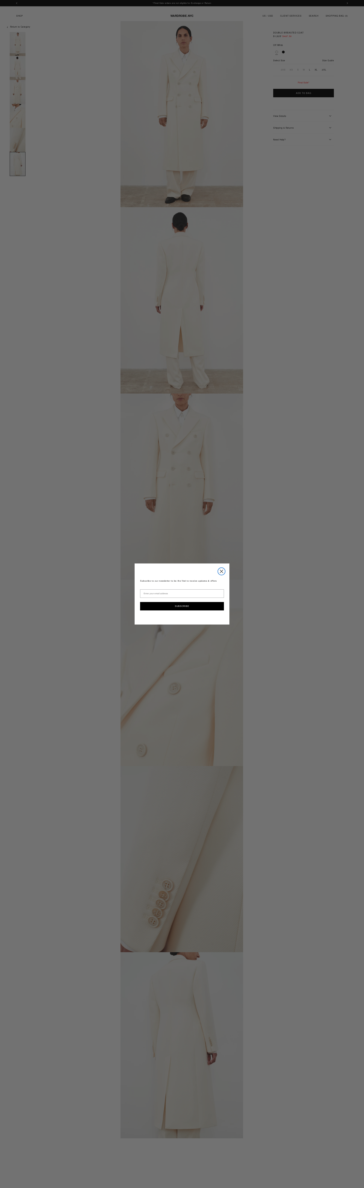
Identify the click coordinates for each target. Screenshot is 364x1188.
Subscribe (182, 606)
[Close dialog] (221, 571)
